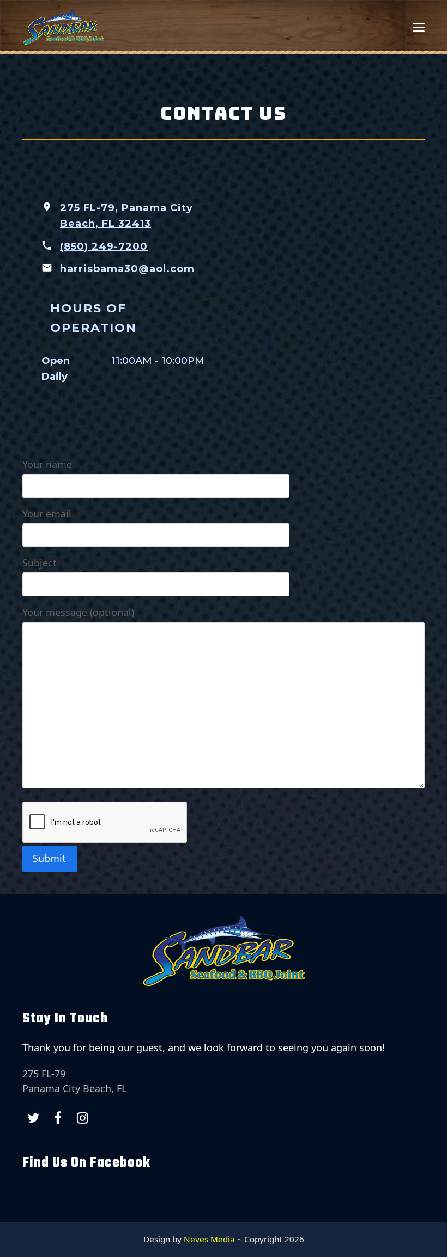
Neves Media (209, 1239)
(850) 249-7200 (104, 246)
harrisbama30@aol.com (127, 269)
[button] (419, 27)
